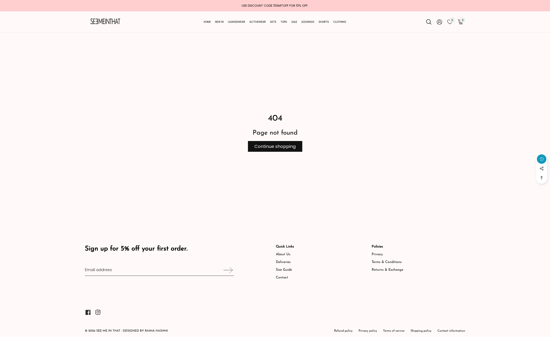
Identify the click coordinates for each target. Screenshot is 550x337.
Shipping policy (421, 330)
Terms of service (394, 330)
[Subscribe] (226, 270)
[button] (541, 178)
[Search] (428, 21)
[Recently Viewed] (541, 159)
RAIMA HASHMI (156, 330)
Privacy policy (368, 330)
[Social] (541, 168)
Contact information (451, 330)
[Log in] (439, 22)
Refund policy (343, 330)
